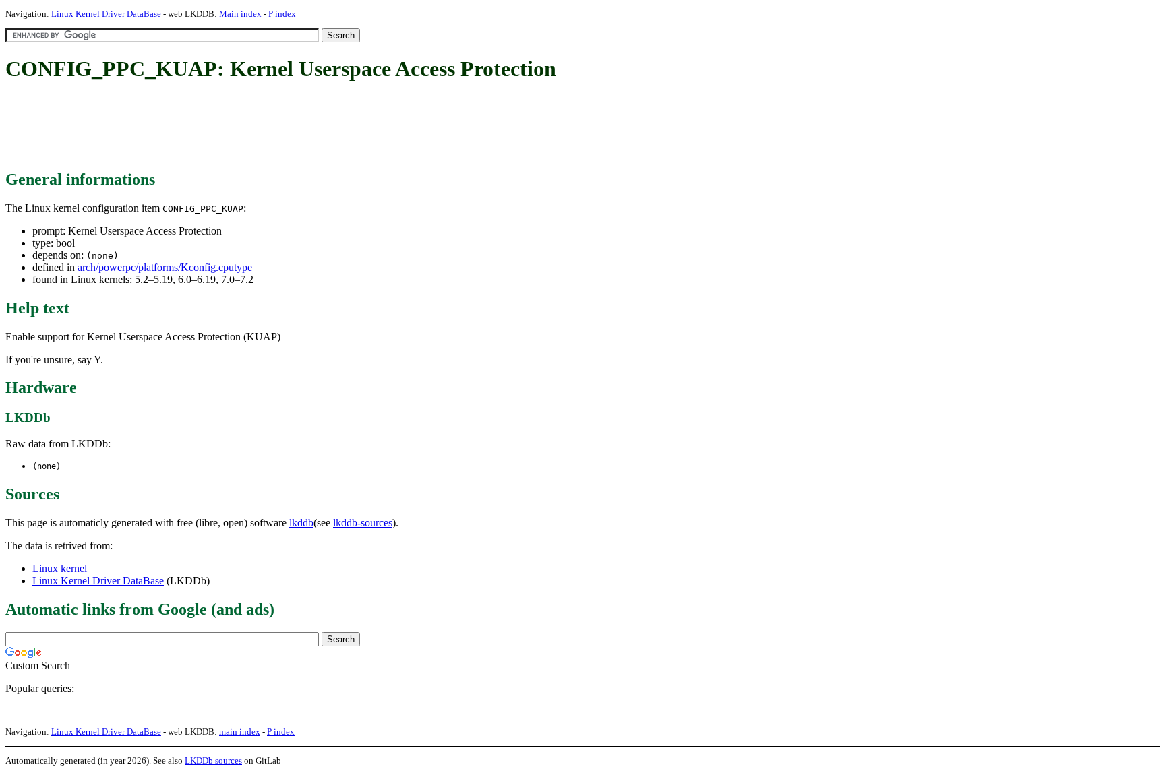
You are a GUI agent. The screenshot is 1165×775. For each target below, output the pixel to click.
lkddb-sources (362, 522)
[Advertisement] (250, 126)
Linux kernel (59, 568)
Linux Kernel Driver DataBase (106, 14)
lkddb (301, 522)
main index (239, 731)
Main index (240, 14)
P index (282, 14)
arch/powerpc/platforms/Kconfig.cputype (165, 267)
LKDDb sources (213, 760)
